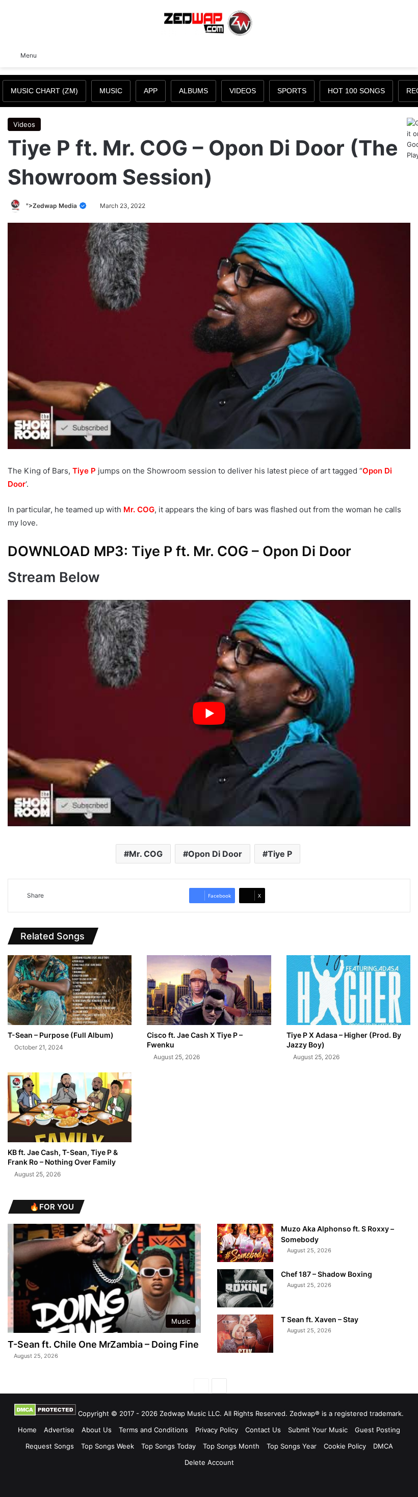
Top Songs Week (107, 1446)
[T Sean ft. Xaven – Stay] (245, 1334)
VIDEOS (242, 91)
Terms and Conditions (153, 1430)
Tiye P (84, 471)
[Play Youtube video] (209, 713)
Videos (24, 124)
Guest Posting (377, 1430)
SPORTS (291, 91)
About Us (97, 1430)
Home (27, 1430)
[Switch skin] (387, 54)
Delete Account (209, 1462)
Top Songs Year (292, 1446)
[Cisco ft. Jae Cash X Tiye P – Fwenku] (209, 990)
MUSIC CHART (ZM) (44, 91)
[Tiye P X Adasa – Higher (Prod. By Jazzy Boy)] (348, 990)
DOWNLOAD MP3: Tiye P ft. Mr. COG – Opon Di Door (179, 551)
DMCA (383, 1446)
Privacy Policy (216, 1430)
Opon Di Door (215, 854)
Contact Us (263, 1430)
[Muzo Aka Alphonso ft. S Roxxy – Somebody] (245, 1243)
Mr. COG (138, 509)
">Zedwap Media (52, 205)
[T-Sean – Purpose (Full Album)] (70, 990)
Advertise (59, 1430)
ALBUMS (193, 91)
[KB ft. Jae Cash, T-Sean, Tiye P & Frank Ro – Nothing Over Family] (70, 1107)
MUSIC (110, 91)
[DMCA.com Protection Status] (45, 1413)
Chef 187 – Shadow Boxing (326, 1274)
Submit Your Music (318, 1430)
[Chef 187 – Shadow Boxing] (245, 1288)
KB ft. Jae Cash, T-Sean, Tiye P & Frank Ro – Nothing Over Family (63, 1157)
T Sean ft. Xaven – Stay (319, 1319)
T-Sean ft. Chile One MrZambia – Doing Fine (103, 1344)
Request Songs (49, 1446)
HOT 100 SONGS (356, 91)
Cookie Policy (345, 1446)
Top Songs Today (168, 1446)
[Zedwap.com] (209, 22)
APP (151, 91)
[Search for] (405, 54)
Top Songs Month (231, 1446)
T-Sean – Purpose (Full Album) (61, 1035)
